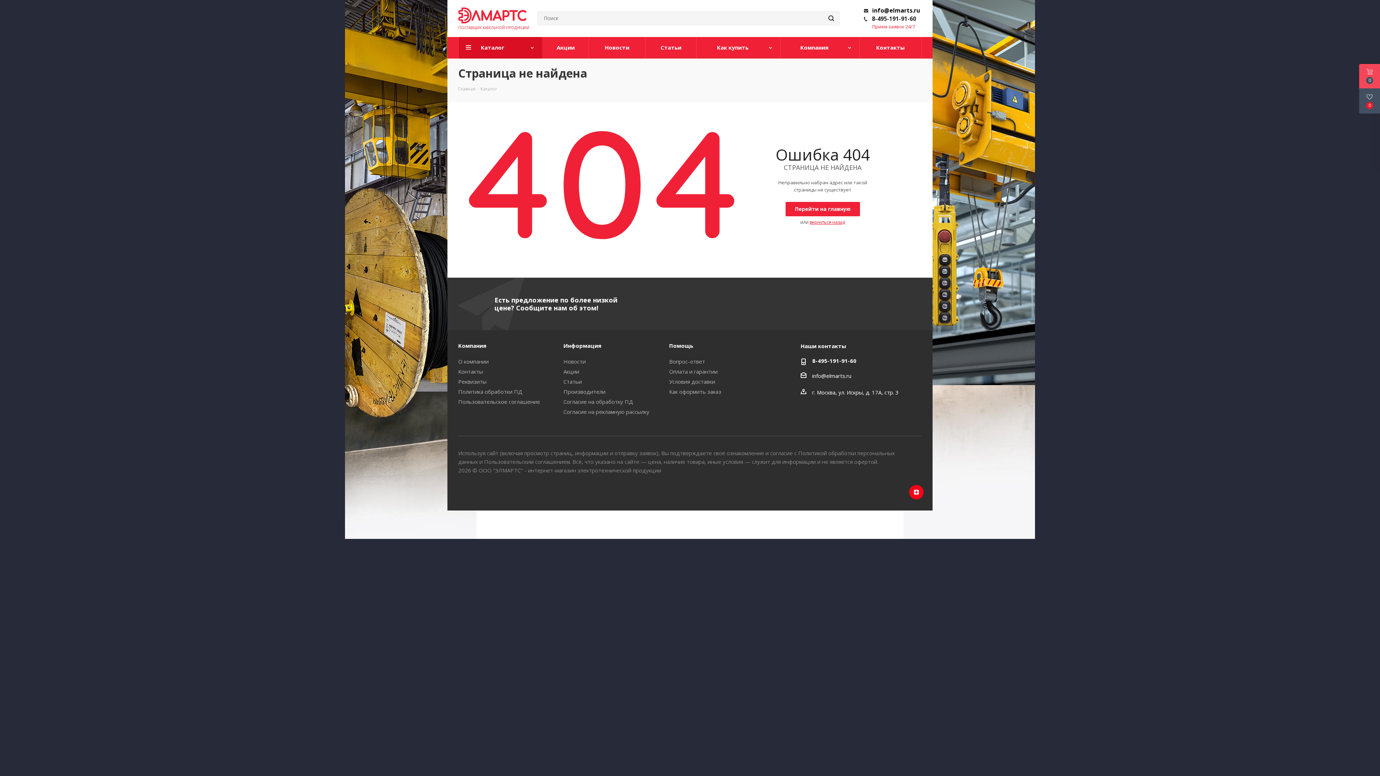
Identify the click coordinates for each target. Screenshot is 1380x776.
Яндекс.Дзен (916, 492)
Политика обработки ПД (490, 391)
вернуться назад (827, 222)
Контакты (470, 371)
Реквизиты (472, 381)
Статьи (573, 381)
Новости (575, 361)
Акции (571, 371)
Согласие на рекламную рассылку (606, 411)
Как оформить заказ (695, 391)
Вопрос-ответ (687, 361)
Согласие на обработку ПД (598, 401)
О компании (473, 361)
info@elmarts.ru (896, 10)
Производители (585, 391)
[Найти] (831, 18)
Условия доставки (692, 381)
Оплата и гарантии (693, 371)
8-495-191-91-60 (894, 19)
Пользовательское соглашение (499, 401)
